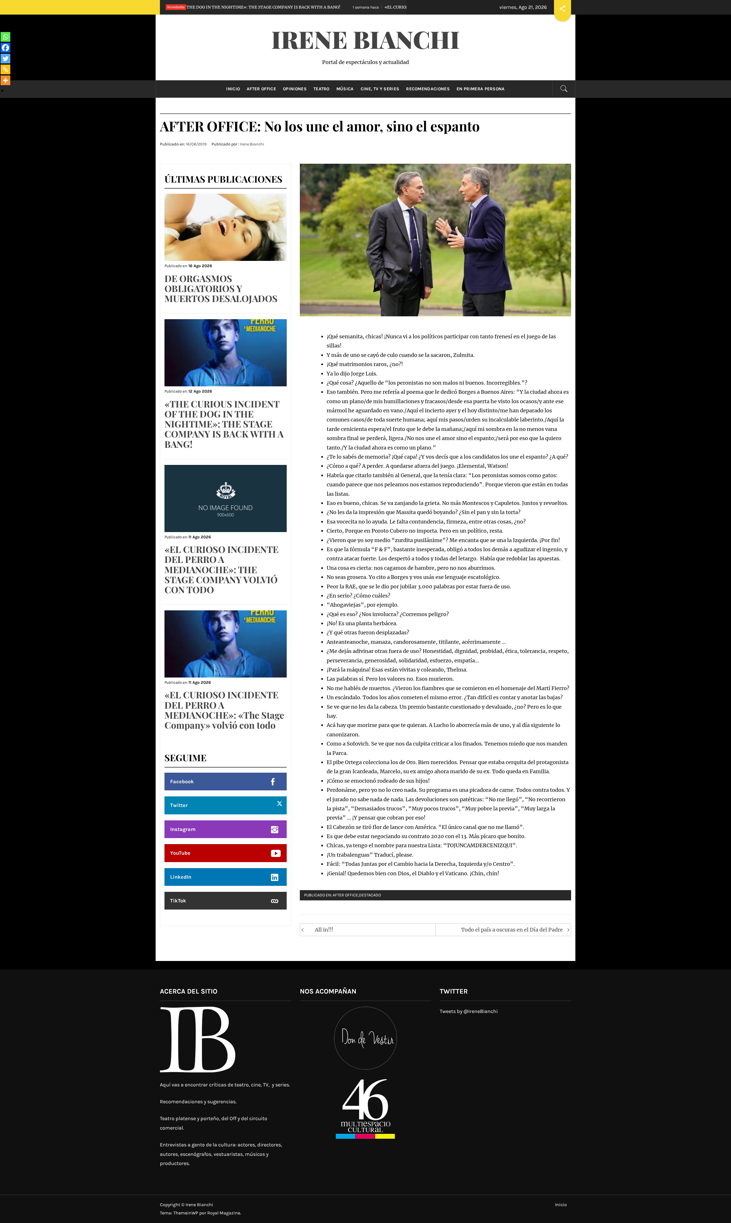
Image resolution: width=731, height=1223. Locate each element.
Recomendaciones (428, 88)
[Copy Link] (5, 69)
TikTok (178, 901)
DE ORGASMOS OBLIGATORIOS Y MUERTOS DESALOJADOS (221, 288)
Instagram (183, 829)
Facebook (182, 781)
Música (345, 88)
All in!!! (324, 929)
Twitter (179, 805)
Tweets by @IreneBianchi (469, 1011)
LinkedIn (180, 877)
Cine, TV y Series (380, 88)
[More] (5, 80)
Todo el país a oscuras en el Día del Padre (512, 929)
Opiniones (295, 88)
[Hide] (2, 91)
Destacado (370, 895)
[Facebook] (5, 48)
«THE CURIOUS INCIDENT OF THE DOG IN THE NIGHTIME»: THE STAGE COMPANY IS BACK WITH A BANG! (224, 423)
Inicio (233, 88)
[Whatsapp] (5, 37)
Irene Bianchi (365, 39)
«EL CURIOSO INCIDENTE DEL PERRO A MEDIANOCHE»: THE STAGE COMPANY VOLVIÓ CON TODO (401, 7)
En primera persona (481, 88)
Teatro (322, 88)
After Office (261, 88)
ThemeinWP (186, 1213)
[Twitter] (5, 58)
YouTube (180, 853)
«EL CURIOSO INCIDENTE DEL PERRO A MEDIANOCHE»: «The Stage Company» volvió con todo (224, 709)
